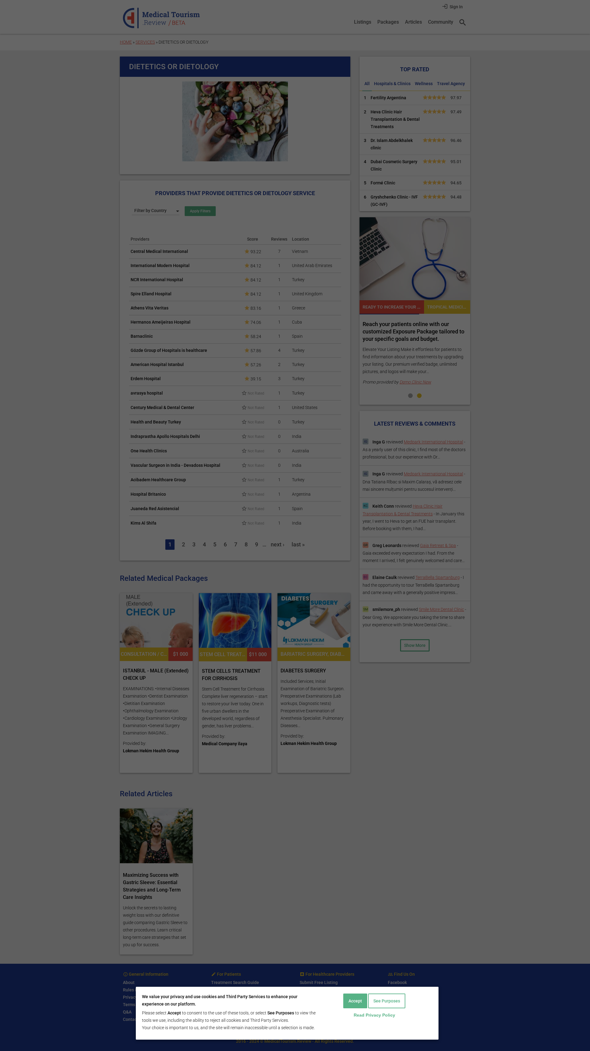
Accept (355, 1000)
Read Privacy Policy (374, 1015)
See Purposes (386, 1000)
